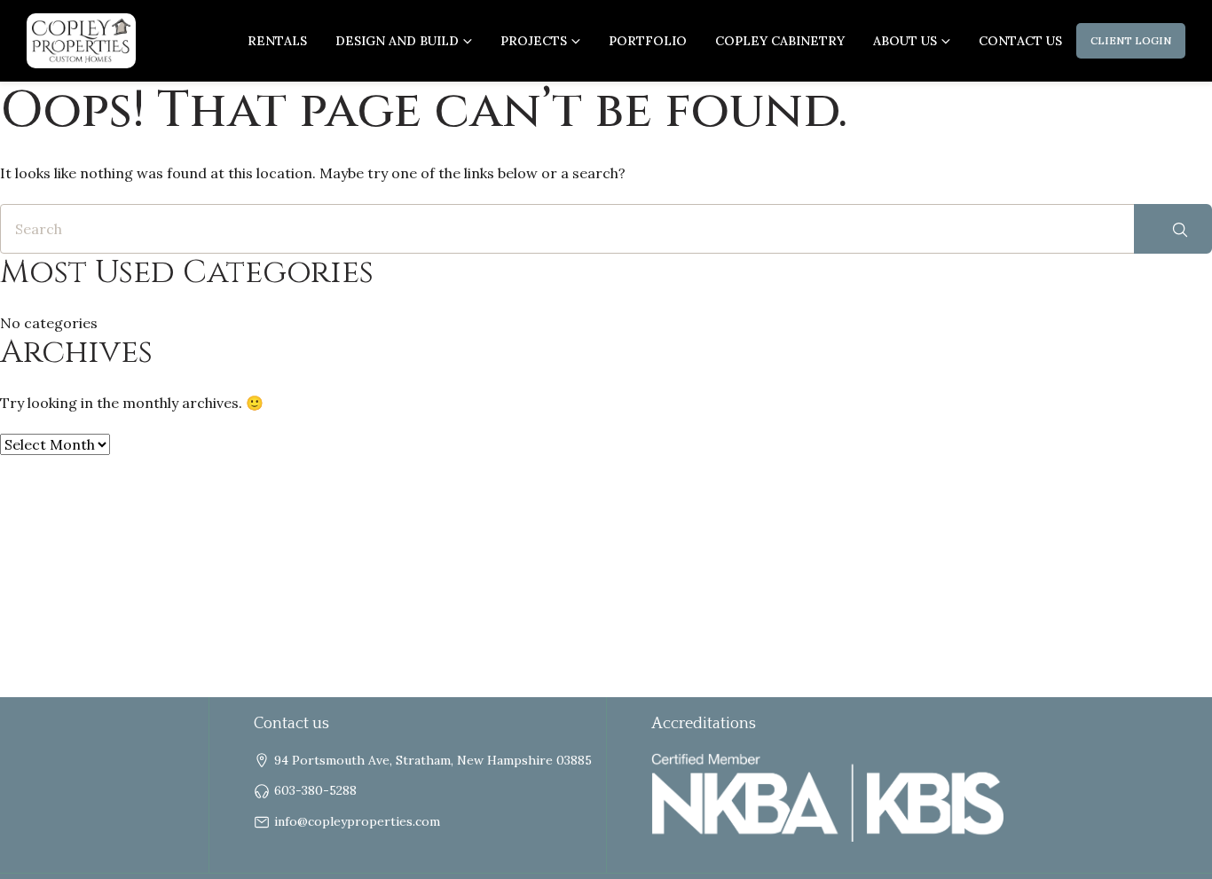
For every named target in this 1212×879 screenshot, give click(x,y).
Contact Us (1020, 41)
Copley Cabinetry (780, 41)
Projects (533, 41)
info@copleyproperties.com (357, 821)
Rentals (277, 41)
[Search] (1173, 229)
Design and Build (397, 41)
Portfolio (648, 41)
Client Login (1130, 40)
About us (905, 41)
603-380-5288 (315, 790)
